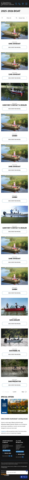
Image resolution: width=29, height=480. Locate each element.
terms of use (5, 467)
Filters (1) (9, 18)
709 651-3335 (7, 453)
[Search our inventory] (16, 4)
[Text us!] (24, 477)
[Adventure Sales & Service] (7, 4)
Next (23, 391)
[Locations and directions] (23, 4)
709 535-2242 (21, 454)
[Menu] (26, 3)
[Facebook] (9, 456)
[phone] (19, 4)
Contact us (3, 431)
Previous (7, 391)
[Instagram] (11, 456)
